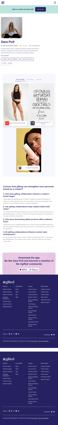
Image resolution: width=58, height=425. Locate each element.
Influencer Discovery (8, 294)
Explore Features (7, 289)
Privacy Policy (34, 341)
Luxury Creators (32, 291)
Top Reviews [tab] (30, 79)
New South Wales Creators (32, 311)
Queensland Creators (33, 321)
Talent (17, 291)
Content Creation (7, 301)
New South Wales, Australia (10, 45)
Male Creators (44, 297)
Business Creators (32, 297)
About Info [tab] (39, 79)
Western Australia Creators (32, 318)
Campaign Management (6, 298)
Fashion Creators (32, 289)
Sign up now (40, 9)
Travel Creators (32, 304)
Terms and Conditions (43, 341)
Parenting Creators (32, 294)
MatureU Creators (45, 302)
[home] (2, 2)
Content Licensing (7, 304)
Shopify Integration (7, 306)
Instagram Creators (45, 289)
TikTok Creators (44, 291)
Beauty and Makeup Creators (33, 300)
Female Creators (45, 294)
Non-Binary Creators (46, 299)
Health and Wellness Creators (33, 307)
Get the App (47, 334)
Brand (17, 289)
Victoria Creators (32, 315)
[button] (55, 2)
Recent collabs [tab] (20, 79)
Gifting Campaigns (7, 291)
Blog (17, 294)
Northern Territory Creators (32, 325)
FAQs (17, 297)
